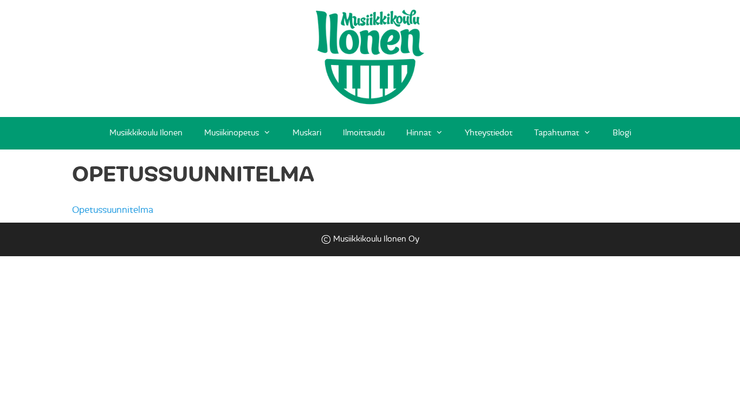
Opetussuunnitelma (112, 210)
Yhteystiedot (488, 133)
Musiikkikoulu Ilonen (146, 133)
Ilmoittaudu (364, 133)
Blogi (622, 133)
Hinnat (418, 133)
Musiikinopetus (231, 133)
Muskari (307, 133)
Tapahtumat (556, 133)
